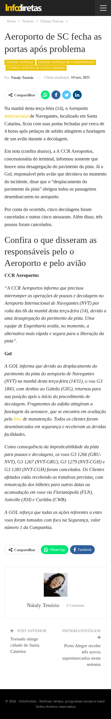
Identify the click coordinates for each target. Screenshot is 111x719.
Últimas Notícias (19, 62)
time (18, 418)
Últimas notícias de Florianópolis (66, 62)
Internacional (16, 116)
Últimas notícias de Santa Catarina (36, 67)
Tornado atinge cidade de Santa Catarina (24, 645)
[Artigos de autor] (55, 585)
